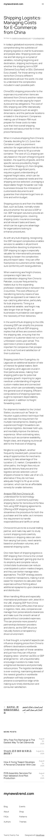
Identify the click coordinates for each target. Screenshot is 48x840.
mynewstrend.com (13, 3)
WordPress (40, 835)
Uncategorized (38, 38)
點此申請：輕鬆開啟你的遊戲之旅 (11, 710)
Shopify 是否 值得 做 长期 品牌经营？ (18, 752)
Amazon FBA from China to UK (19, 493)
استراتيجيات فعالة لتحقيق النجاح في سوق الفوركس (32, 708)
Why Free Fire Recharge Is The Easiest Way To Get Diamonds (19, 741)
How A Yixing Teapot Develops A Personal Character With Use (20, 763)
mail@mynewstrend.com (21, 38)
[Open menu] (42, 4)
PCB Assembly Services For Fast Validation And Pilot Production (18, 775)
